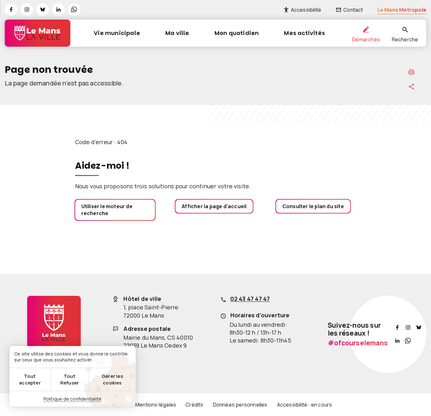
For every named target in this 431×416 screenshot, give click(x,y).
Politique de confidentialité (73, 399)
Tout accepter (30, 379)
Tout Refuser (69, 379)
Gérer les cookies (112, 379)
